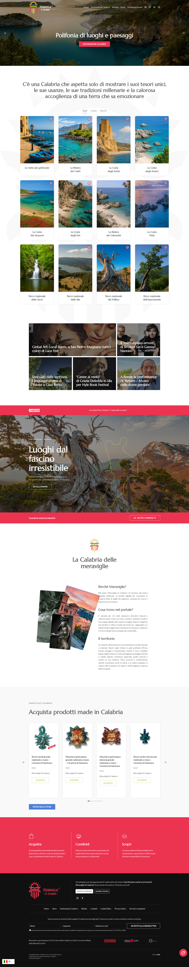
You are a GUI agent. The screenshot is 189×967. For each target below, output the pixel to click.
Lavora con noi (101, 891)
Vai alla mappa (40, 486)
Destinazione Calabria (100, 7)
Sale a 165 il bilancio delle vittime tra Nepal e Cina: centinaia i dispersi (108, 410)
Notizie (115, 7)
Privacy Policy (120, 909)
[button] (5, 33)
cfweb (158, 954)
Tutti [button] (84, 110)
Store (54, 909)
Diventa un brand (134, 7)
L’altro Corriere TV (146, 518)
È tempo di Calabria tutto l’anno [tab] (92, 62)
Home (86, 7)
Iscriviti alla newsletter (143, 926)
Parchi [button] (103, 110)
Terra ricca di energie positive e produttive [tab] (95, 62)
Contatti (93, 909)
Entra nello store (42, 807)
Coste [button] (94, 110)
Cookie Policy (106, 909)
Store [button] (123, 7)
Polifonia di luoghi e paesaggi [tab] (93, 62)
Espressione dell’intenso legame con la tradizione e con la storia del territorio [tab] (97, 62)
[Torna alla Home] (41, 7)
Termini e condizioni (137, 909)
